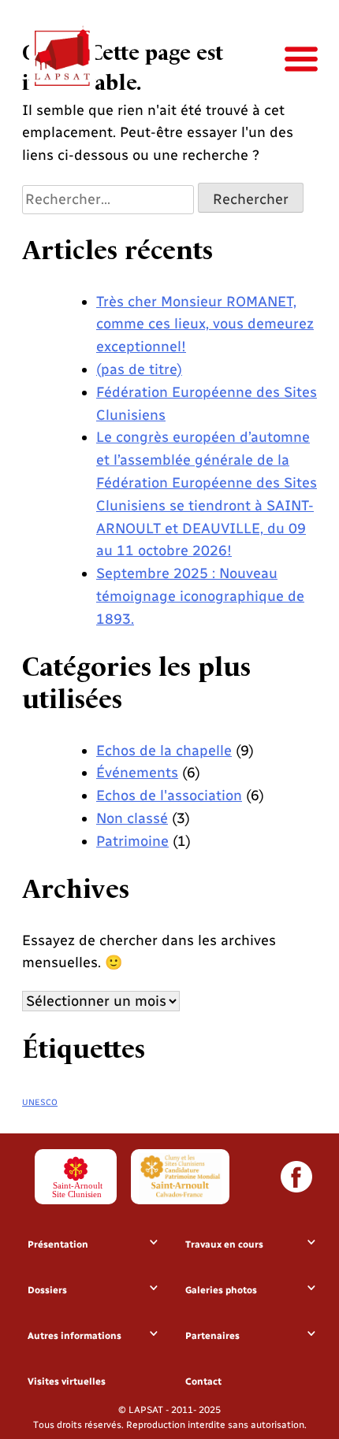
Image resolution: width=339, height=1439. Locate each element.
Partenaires (212, 1335)
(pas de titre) (139, 369)
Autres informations (74, 1335)
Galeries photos (221, 1290)
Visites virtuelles (67, 1381)
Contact (203, 1381)
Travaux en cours (224, 1244)
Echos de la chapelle (164, 750)
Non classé (132, 818)
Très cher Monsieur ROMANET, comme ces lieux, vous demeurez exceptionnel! (205, 324)
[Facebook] (296, 1176)
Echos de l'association (169, 795)
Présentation (58, 1244)
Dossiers (47, 1290)
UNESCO (40, 1102)
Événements (137, 772)
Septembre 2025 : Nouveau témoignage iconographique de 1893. (200, 596)
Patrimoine (132, 841)
